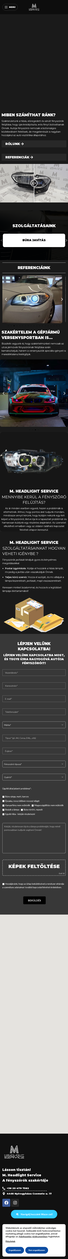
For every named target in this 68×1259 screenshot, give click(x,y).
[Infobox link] (34, 240)
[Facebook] (6, 1203)
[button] (6, 299)
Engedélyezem (15, 1250)
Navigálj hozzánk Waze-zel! (37, 1214)
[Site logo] (34, 6)
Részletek (10, 1241)
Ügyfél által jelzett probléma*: (16, 788)
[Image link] (14, 1151)
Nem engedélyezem (36, 1250)
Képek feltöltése (34, 866)
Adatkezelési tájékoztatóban (33, 1236)
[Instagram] (15, 1203)
